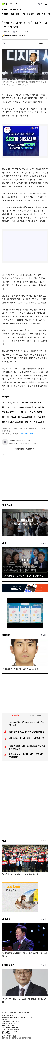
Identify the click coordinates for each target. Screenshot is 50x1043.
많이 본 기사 (15, 715)
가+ (46, 43)
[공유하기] (38, 4)
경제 (17, 14)
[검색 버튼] (42, 3)
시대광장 (6, 919)
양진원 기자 (8, 31)
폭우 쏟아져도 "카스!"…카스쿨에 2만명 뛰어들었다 (22, 412)
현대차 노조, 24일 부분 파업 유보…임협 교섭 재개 (21, 402)
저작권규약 (13, 1012)
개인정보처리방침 (24, 1012)
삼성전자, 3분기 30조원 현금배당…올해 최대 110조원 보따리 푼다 (25, 421)
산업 (23, 14)
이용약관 (4, 1012)
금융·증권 (30, 14)
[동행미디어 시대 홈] (9, 4)
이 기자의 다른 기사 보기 (23, 449)
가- (36, 43)
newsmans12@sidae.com (24, 440)
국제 (38, 14)
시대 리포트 (7, 504)
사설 (4, 840)
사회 (43, 14)
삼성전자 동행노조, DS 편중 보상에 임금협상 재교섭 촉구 (24, 416)
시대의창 (6, 634)
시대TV (5, 543)
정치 (12, 14)
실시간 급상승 (35, 715)
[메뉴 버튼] (46, 4)
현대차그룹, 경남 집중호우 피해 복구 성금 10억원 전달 (23, 407)
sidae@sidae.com (26, 434)
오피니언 (5, 14)
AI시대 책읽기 (8, 964)
